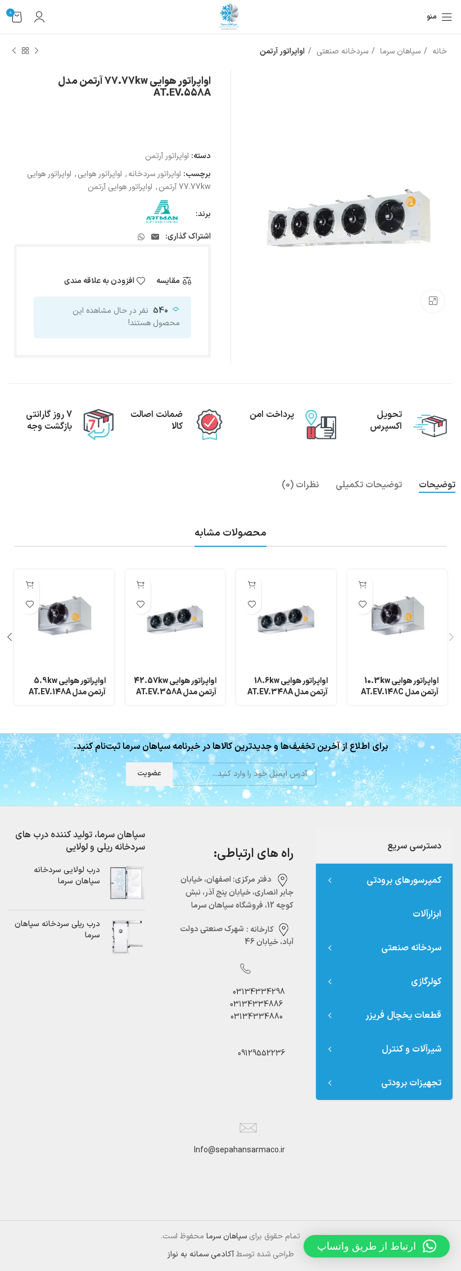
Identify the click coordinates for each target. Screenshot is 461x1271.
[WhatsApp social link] (141, 237)
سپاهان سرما (399, 51)
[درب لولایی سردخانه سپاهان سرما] (127, 883)
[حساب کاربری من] (39, 17)
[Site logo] (230, 17)
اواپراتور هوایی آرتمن (120, 187)
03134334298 (259, 992)
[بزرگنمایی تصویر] (433, 301)
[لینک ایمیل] (155, 237)
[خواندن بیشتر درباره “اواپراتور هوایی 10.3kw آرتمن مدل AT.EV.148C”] (363, 585)
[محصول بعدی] (14, 51)
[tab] (437, 485)
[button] (377, 1246)
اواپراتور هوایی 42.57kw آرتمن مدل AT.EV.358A (175, 686)
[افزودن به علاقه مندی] (363, 604)
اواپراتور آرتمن (282, 51)
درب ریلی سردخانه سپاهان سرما (57, 930)
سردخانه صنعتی (341, 51)
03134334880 (257, 1017)
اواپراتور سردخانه (154, 174)
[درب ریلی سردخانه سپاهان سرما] (127, 937)
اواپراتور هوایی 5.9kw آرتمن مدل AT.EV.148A (67, 686)
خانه (438, 51)
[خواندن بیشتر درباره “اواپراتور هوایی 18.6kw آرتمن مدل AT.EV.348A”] (251, 585)
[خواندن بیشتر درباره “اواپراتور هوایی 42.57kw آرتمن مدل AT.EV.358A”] (141, 585)
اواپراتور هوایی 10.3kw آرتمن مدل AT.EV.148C (400, 686)
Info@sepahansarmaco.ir (239, 1150)
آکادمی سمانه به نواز (201, 1254)
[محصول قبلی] (36, 51)
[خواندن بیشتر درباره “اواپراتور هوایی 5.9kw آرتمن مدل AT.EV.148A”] (29, 585)
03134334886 (256, 1004)
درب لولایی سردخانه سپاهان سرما (67, 876)
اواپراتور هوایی (100, 174)
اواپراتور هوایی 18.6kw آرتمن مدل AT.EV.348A (287, 686)
